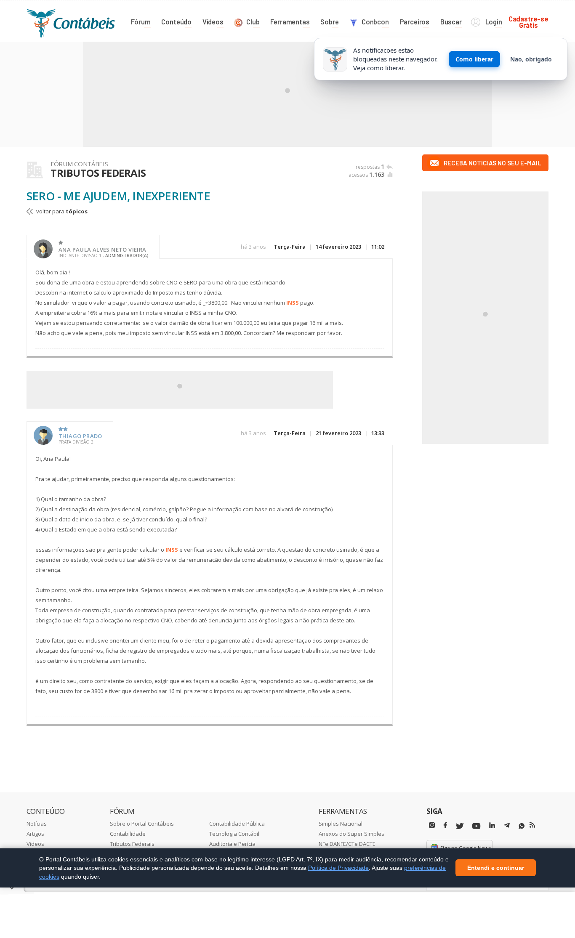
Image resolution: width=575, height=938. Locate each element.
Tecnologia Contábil (234, 833)
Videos (35, 844)
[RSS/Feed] (532, 825)
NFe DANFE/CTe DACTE (347, 844)
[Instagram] (431, 825)
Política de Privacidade (338, 867)
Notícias (37, 823)
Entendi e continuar (495, 868)
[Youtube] (476, 826)
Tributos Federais (132, 844)
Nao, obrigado (531, 59)
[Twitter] (459, 826)
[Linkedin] (492, 825)
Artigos (35, 833)
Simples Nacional (340, 823)
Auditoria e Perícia (232, 844)
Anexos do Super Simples (351, 833)
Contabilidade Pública (237, 823)
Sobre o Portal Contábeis (142, 823)
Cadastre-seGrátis (528, 21)
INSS (292, 302)
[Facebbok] (445, 825)
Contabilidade (128, 833)
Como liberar (474, 59)
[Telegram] (506, 826)
